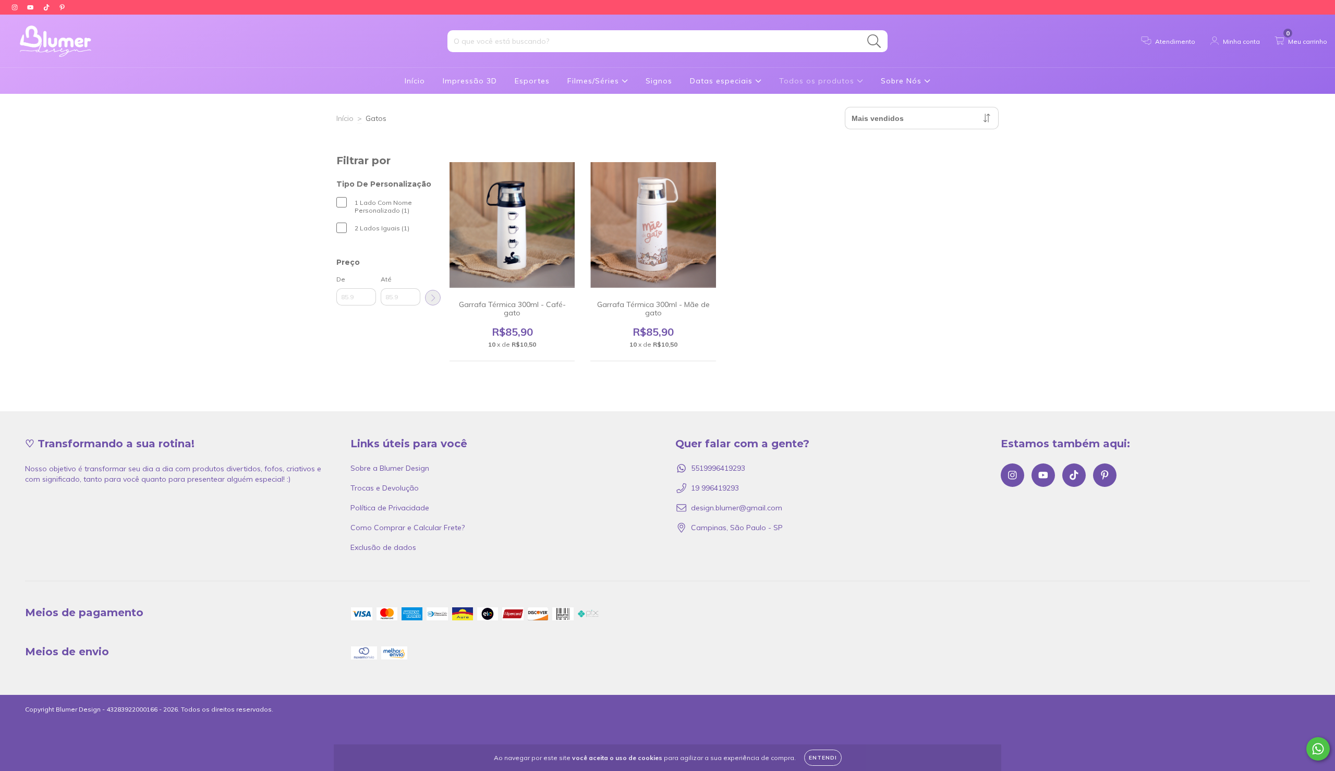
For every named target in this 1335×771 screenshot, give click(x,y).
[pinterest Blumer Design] (62, 7)
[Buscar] (874, 41)
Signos (659, 80)
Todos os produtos (818, 80)
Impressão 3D (470, 80)
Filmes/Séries (594, 80)
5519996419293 (718, 468)
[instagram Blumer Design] (15, 7)
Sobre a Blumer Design (389, 468)
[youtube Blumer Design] (31, 7)
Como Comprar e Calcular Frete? (407, 527)
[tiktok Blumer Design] (47, 7)
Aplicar (433, 297)
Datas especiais (722, 80)
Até (386, 279)
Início (415, 80)
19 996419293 (715, 488)
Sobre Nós (902, 80)
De (340, 279)
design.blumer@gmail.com (736, 507)
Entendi (823, 757)
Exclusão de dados (383, 547)
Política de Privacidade (389, 507)
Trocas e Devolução (384, 488)
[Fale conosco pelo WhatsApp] (1318, 749)
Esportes (532, 80)
